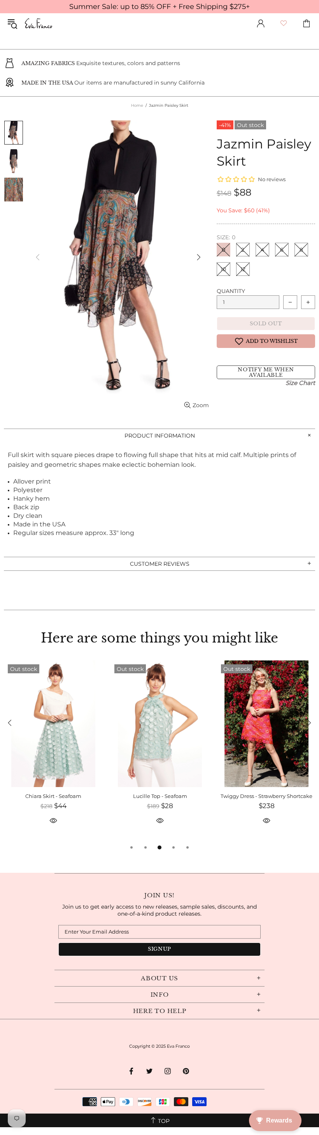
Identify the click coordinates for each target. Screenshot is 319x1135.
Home (137, 105)
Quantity (231, 291)
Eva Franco (38, 23)
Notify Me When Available (266, 372)
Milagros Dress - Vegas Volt (160, 796)
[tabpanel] (53, 751)
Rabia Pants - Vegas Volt (53, 796)
